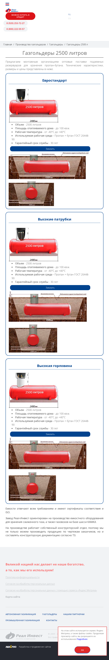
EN (69, 18)
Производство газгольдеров (30, 44)
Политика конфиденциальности (23, 577)
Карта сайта (13, 596)
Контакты (51, 620)
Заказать (50, 148)
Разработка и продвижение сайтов (34, 646)
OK (82, 650)
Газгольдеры (56, 44)
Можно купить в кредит (20, 16)
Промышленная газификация (23, 620)
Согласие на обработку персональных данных (30, 583)
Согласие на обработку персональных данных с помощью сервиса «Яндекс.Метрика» (51, 590)
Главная (7, 44)
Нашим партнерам (73, 614)
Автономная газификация (21, 614)
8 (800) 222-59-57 (16, 29)
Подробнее (82, 639)
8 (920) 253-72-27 (16, 23)
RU (69, 14)
